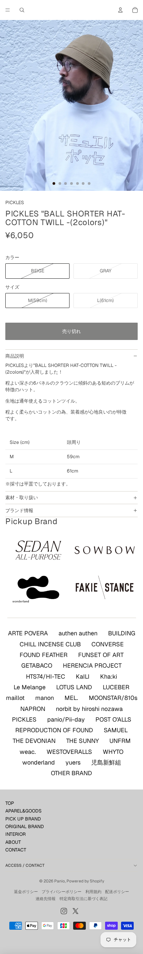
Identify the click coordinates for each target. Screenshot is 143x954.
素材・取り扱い (21, 497)
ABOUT (13, 842)
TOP (9, 803)
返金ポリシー (26, 891)
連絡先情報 (46, 898)
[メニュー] (7, 10)
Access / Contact (25, 865)
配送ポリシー (117, 891)
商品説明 (14, 356)
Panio (59, 881)
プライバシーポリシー (61, 891)
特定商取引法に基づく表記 (83, 898)
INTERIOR (15, 834)
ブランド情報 (19, 510)
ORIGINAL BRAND (24, 826)
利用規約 (93, 891)
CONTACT (15, 850)
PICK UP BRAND (23, 819)
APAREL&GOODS (23, 811)
